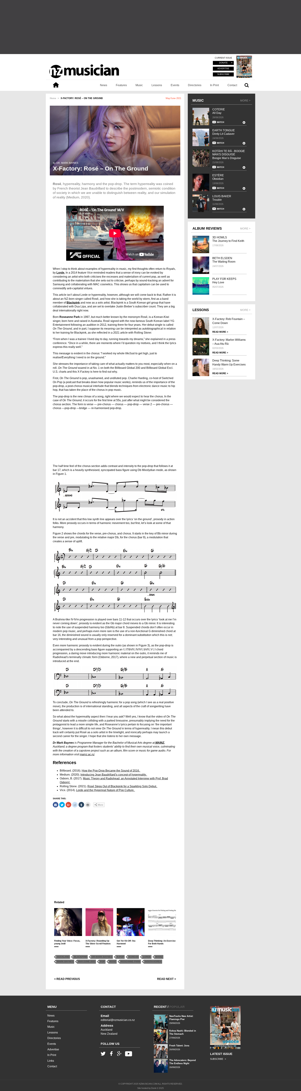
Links (50, 1060)
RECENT (160, 1007)
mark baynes (65, 961)
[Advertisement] (150, 27)
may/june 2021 (86, 961)
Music (139, 85)
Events (175, 85)
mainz (159, 957)
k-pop (120, 957)
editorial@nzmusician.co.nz (118, 1019)
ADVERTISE (223, 68)
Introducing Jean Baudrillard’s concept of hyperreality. (113, 774)
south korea (153, 961)
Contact (232, 85)
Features (121, 85)
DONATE (223, 63)
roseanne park (130, 961)
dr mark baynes (102, 957)
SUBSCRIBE (223, 74)
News (103, 85)
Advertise (53, 1049)
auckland (63, 957)
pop (102, 961)
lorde (147, 957)
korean (133, 957)
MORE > (245, 100)
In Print (214, 85)
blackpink (80, 957)
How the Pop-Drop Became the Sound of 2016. (111, 770)
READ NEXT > (166, 978)
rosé (113, 961)
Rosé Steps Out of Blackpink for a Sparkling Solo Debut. (122, 786)
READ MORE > (220, 332)
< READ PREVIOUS (67, 978)
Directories (194, 85)
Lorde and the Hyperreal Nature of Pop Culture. (105, 790)
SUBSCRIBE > (218, 1059)
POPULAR (177, 1007)
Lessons (157, 85)
